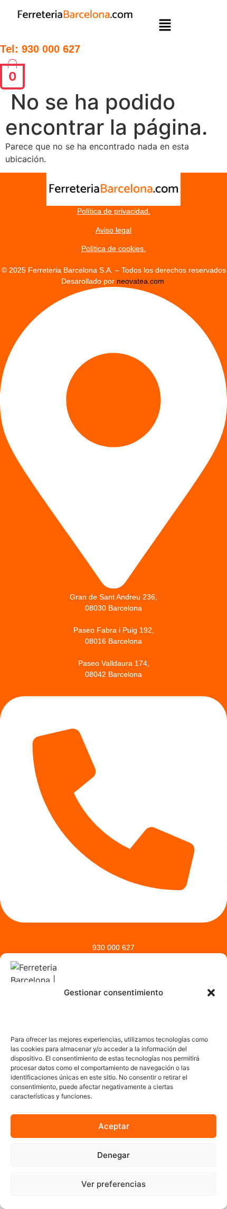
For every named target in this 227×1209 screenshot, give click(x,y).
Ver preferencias (113, 1184)
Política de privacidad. (113, 211)
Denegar (113, 1155)
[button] (211, 992)
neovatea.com (141, 281)
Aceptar (113, 1126)
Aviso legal (113, 230)
